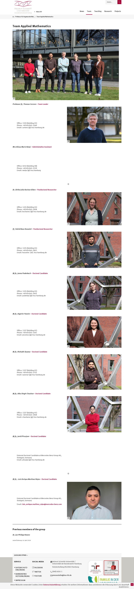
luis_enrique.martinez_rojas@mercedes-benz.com (42, 504)
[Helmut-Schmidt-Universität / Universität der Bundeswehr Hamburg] (22, 7)
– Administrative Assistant (32, 147)
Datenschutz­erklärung (21, 569)
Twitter (37, 572)
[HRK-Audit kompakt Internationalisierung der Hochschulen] (111, 568)
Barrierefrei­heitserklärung (22, 575)
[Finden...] (119, 2)
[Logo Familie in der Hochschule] (103, 581)
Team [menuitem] (89, 11)
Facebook (38, 568)
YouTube (38, 576)
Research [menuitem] (108, 11)
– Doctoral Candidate (30, 273)
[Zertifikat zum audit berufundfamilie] (95, 568)
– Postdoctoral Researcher (34, 190)
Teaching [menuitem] (97, 11)
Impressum (20, 580)
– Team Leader (30, 104)
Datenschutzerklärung (52, 585)
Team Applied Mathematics (32, 26)
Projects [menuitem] (118, 11)
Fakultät (39, 11)
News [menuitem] (82, 11)
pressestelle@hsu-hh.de (62, 575)
